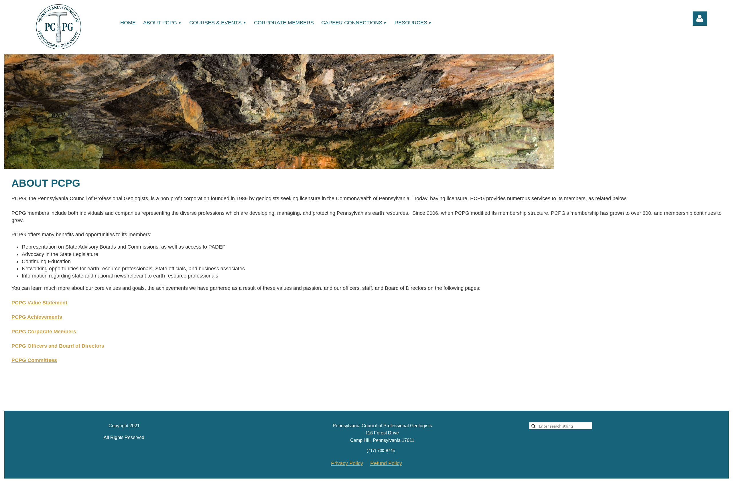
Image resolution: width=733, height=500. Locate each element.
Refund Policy (386, 463)
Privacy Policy (347, 463)
